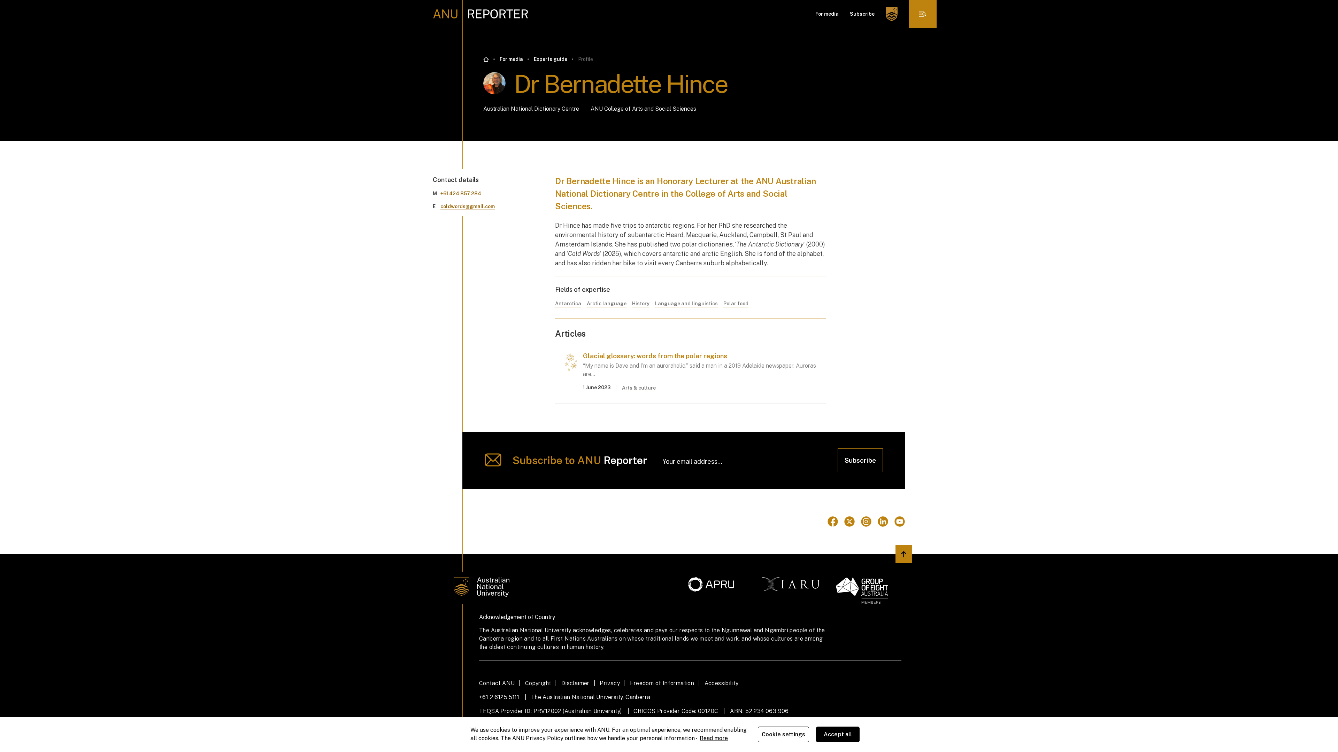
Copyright (538, 683)
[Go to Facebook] (832, 521)
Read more (714, 738)
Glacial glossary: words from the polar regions (655, 356)
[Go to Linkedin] (883, 521)
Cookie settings (783, 734)
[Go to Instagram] (866, 521)
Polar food (735, 303)
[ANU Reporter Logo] (481, 13)
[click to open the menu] (923, 14)
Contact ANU (497, 683)
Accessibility (722, 683)
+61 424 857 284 (460, 193)
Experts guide (550, 59)
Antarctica (568, 303)
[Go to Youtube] (899, 521)
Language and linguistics (686, 303)
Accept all (838, 734)
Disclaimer (575, 683)
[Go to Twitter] (849, 521)
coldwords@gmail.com (467, 206)
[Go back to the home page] (486, 59)
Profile (585, 59)
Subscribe (862, 14)
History (640, 303)
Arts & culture (639, 388)
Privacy (610, 683)
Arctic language (606, 303)
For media (827, 14)
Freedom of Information (662, 683)
